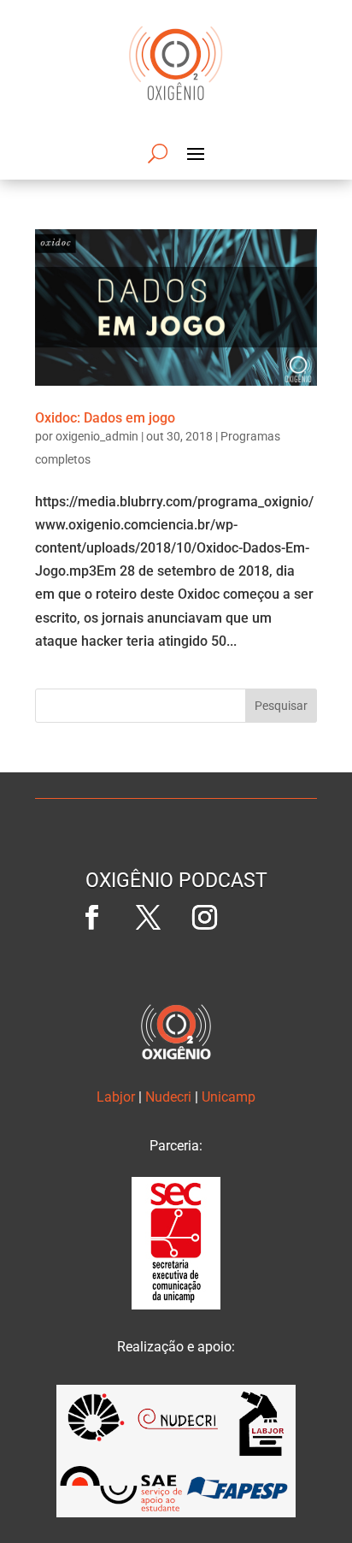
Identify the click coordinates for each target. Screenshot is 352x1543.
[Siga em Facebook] (91, 918)
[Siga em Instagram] (204, 918)
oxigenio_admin (97, 436)
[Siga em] (260, 918)
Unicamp (228, 1097)
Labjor (116, 1097)
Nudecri (168, 1097)
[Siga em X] (148, 918)
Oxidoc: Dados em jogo (105, 418)
